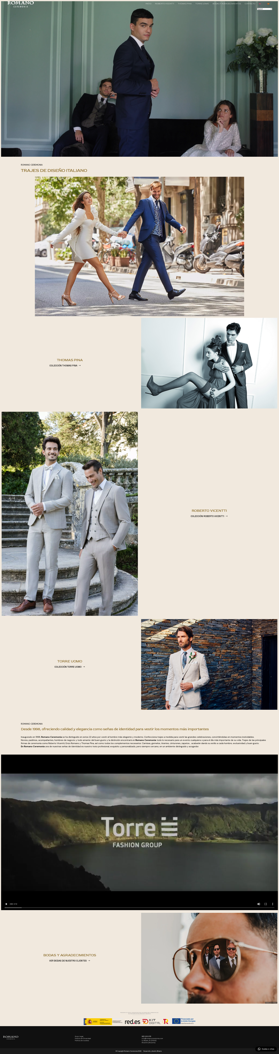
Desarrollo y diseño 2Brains (152, 1051)
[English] (261, 3)
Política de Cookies (82, 1040)
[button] (266, 1049)
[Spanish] (270, 3)
